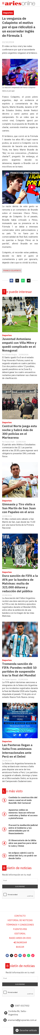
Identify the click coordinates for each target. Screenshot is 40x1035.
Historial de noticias (20, 920)
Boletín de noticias (17, 868)
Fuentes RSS (20, 929)
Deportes (8, 12)
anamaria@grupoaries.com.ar (22, 1020)
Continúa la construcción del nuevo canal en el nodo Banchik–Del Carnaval (23, 800)
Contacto (20, 915)
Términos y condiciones (20, 924)
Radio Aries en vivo (20, 938)
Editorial (20, 933)
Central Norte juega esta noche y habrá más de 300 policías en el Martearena (19, 431)
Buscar (20, 946)
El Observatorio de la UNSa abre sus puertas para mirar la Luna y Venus (23, 843)
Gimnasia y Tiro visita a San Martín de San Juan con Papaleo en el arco (19, 508)
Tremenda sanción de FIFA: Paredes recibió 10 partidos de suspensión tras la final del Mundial (19, 669)
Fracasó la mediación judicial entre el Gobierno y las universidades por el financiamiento (23, 829)
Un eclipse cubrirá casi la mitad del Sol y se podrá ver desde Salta (23, 855)
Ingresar (21, 942)
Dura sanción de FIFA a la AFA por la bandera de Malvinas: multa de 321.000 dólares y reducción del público (20, 583)
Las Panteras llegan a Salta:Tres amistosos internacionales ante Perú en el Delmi (17, 750)
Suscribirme (20, 886)
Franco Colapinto (12, 270)
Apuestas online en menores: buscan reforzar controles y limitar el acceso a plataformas (23, 814)
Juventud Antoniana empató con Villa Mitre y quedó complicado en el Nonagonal (19, 344)
